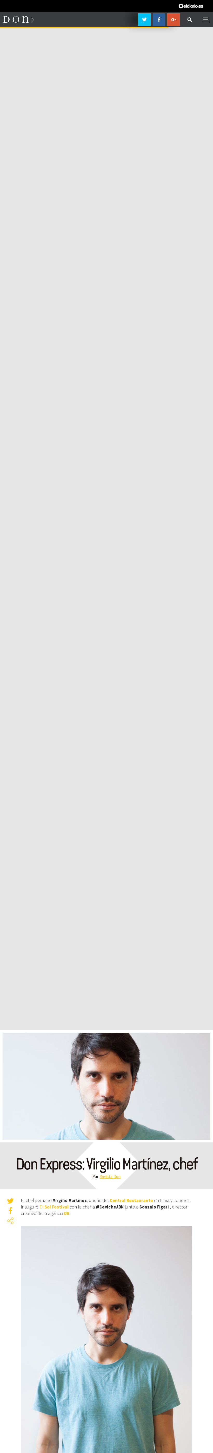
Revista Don (110, 1176)
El (54, 1207)
